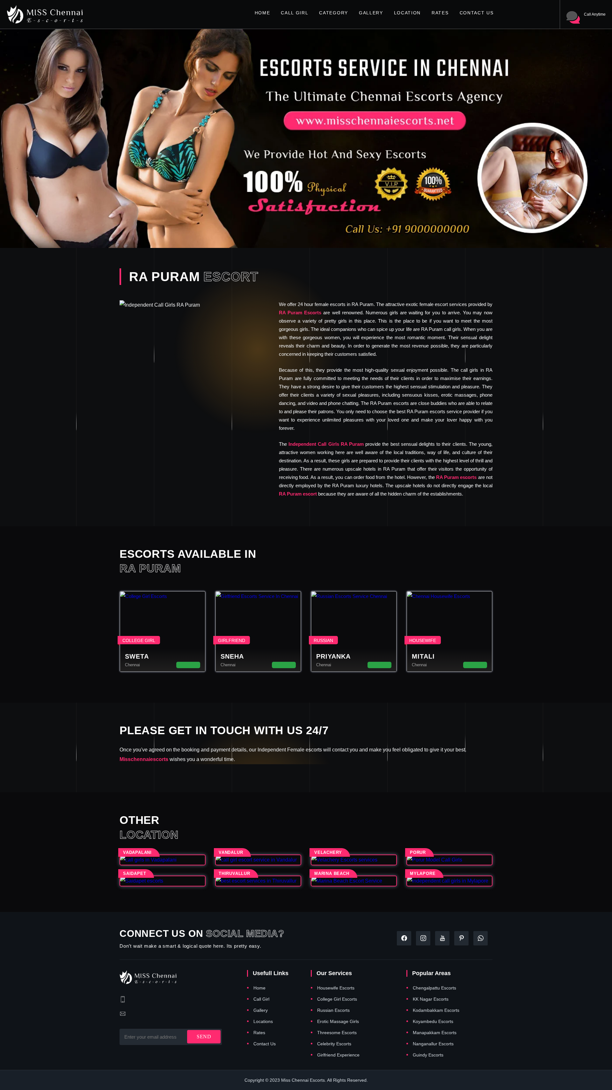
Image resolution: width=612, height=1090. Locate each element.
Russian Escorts (333, 1010)
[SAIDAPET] (162, 881)
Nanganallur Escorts (433, 1043)
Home (262, 12)
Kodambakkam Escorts (436, 1010)
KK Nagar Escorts (430, 999)
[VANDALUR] (258, 860)
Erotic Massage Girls (338, 1021)
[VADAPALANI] (162, 860)
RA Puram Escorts (300, 312)
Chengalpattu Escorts (434, 987)
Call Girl (294, 12)
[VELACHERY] (353, 860)
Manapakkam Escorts (434, 1032)
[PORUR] (449, 860)
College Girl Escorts (337, 999)
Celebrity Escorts (334, 1043)
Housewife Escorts (335, 987)
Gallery (371, 12)
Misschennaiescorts (144, 759)
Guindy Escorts (428, 1054)
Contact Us (477, 12)
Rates (440, 12)
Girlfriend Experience (338, 1054)
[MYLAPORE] (449, 881)
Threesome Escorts (337, 1032)
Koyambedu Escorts (433, 1021)
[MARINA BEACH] (353, 881)
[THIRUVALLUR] (258, 881)
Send (204, 1036)
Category (333, 12)
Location (407, 12)
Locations (263, 1021)
